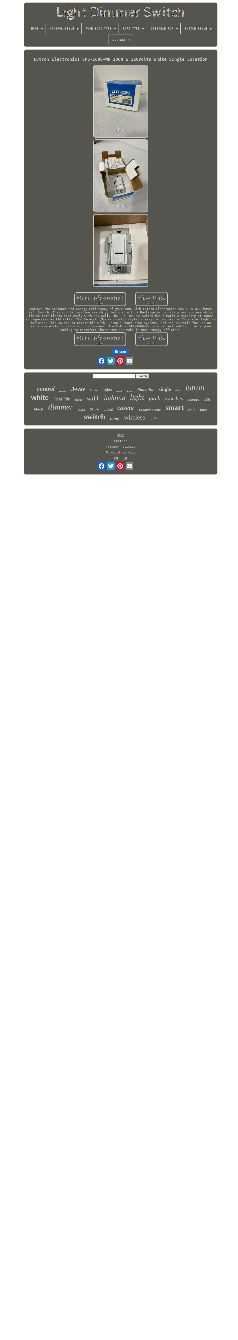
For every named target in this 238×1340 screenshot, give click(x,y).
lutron (195, 388)
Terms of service (121, 452)
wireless (134, 417)
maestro (193, 399)
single (165, 389)
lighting (114, 397)
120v (207, 399)
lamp (114, 418)
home (94, 390)
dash (129, 391)
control (46, 388)
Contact (120, 441)
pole (191, 409)
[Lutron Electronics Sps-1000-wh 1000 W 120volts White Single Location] (121, 101)
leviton (204, 409)
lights (107, 389)
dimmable (145, 389)
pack (154, 398)
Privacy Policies (121, 446)
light (137, 397)
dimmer (60, 406)
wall (93, 399)
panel (119, 391)
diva (178, 390)
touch (81, 409)
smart (174, 407)
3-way (78, 389)
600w (94, 409)
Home (120, 435)
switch (94, 416)
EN (116, 458)
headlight (61, 398)
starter (79, 399)
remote (63, 391)
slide (154, 418)
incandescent (150, 410)
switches (174, 398)
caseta (125, 407)
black (38, 409)
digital (108, 409)
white (40, 397)
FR (125, 458)
